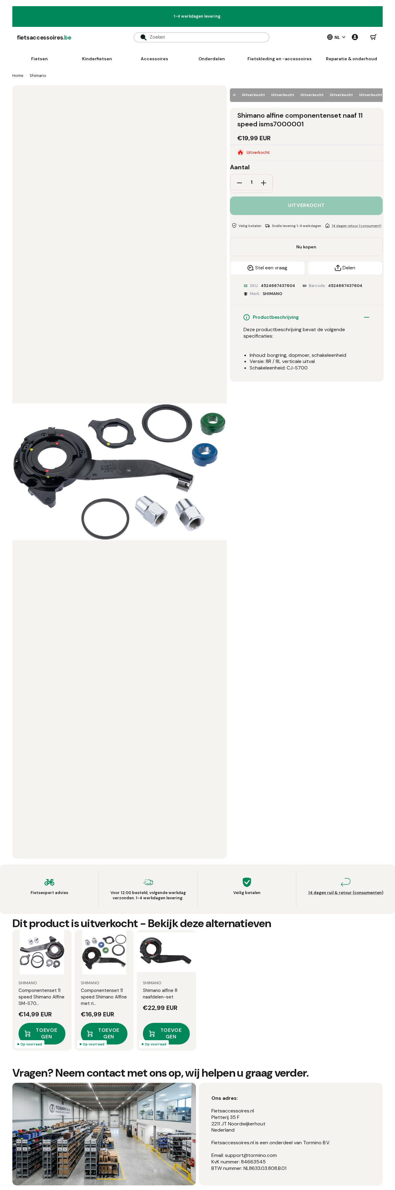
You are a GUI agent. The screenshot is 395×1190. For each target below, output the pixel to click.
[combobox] (201, 37)
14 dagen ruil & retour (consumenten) (345, 892)
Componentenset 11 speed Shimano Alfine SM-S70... (41, 996)
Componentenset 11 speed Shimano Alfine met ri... (104, 996)
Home (17, 75)
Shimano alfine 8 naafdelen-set (160, 993)
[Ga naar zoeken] (140, 37)
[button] (373, 37)
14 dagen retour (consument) (356, 225)
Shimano (38, 75)
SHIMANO (272, 293)
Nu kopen (306, 247)
